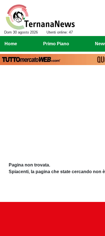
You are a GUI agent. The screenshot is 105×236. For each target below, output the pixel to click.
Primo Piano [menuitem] (56, 43)
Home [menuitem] (10, 43)
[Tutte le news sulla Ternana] (40, 17)
